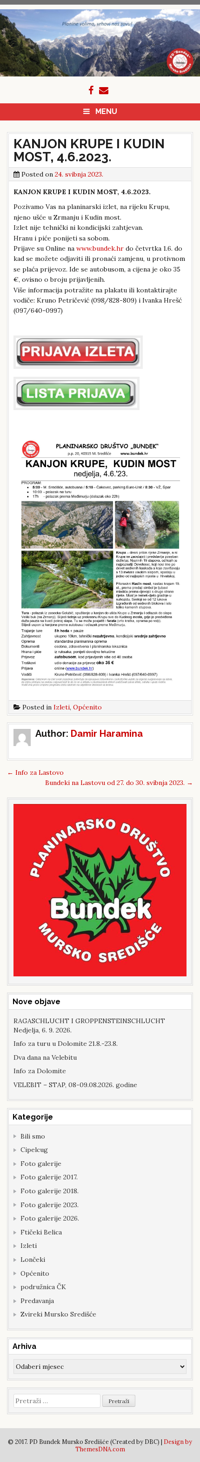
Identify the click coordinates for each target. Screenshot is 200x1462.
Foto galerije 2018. (49, 1191)
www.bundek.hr (100, 248)
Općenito (87, 707)
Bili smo (32, 1136)
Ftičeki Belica (41, 1232)
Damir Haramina (107, 733)
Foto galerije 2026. (49, 1218)
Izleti (61, 707)
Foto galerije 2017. (49, 1177)
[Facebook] (90, 90)
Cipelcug (34, 1150)
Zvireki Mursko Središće (58, 1314)
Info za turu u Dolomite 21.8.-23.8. (65, 1043)
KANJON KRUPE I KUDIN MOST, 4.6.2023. (89, 150)
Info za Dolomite (39, 1071)
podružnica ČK (43, 1287)
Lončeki (32, 1259)
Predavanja (37, 1301)
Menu (106, 111)
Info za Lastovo (35, 772)
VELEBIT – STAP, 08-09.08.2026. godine (75, 1085)
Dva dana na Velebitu (45, 1057)
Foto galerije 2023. (49, 1205)
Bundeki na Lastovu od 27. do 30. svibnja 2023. (119, 782)
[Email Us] (103, 90)
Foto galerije (40, 1163)
